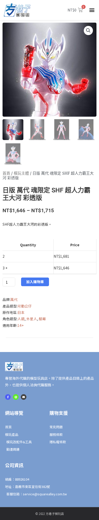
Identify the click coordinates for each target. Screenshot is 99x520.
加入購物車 (35, 281)
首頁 (6, 173)
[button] (92, 10)
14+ (21, 325)
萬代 (14, 299)
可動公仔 (25, 306)
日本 (21, 312)
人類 (21, 318)
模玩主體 (21, 173)
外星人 (31, 318)
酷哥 (42, 318)
